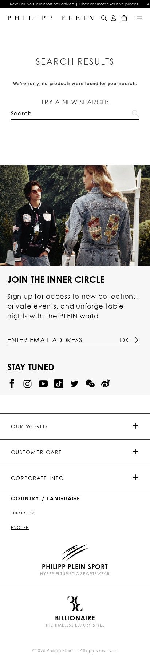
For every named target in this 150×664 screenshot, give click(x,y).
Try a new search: (75, 102)
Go (135, 112)
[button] (103, 18)
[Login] (113, 18)
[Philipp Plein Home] (50, 18)
